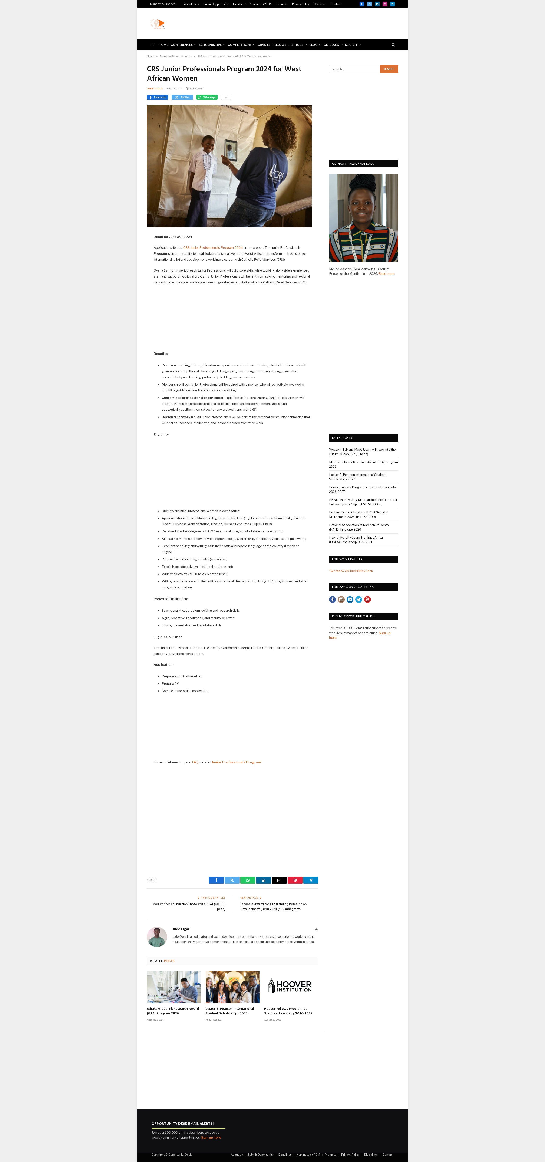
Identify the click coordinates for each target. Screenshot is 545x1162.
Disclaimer (320, 4)
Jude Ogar (154, 88)
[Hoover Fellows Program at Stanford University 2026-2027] (291, 987)
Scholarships (210, 44)
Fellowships (283, 44)
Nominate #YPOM (261, 4)
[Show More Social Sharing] (226, 97)
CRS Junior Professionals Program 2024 (213, 248)
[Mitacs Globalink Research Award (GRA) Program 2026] (174, 987)
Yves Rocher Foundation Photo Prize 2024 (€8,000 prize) (188, 907)
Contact (336, 4)
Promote (282, 4)
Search (351, 44)
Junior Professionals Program (236, 762)
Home (163, 44)
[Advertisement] (317, 23)
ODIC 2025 (331, 44)
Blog (313, 44)
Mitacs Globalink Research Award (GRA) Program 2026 (173, 1011)
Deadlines (239, 4)
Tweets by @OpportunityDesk (351, 571)
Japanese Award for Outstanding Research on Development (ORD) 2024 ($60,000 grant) (273, 907)
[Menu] (153, 45)
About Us (190, 4)
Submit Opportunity (216, 4)
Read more (386, 274)
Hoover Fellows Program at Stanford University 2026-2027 (288, 1011)
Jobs (299, 44)
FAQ (195, 762)
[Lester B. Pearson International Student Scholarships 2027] (233, 987)
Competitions (239, 44)
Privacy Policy (300, 4)
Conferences (182, 44)
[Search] (393, 45)
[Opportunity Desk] (157, 23)
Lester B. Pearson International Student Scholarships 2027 (230, 1011)
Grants (264, 44)
